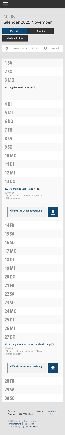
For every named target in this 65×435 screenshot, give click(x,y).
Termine (41, 31)
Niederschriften (15, 38)
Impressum (29, 423)
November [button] (19, 48)
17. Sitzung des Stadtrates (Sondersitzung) (27, 344)
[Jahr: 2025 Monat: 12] (45, 48)
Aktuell (55, 48)
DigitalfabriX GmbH (30, 426)
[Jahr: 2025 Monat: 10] (7, 48)
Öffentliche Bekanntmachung (26, 210)
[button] (53, 212)
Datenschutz (15, 423)
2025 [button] (35, 48)
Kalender (15, 31)
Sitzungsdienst (50, 412)
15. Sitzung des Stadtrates (19, 188)
